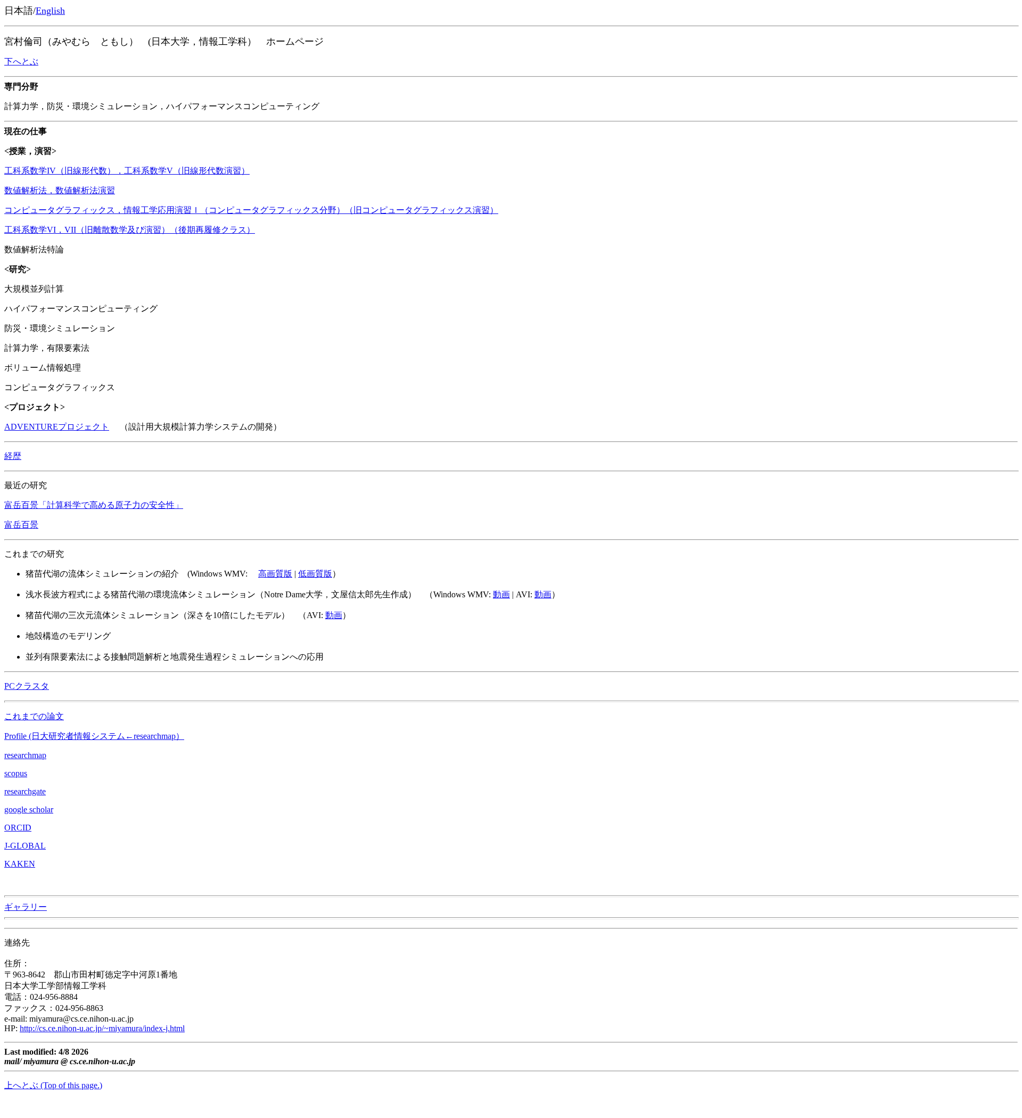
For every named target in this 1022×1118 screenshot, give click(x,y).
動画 (501, 594)
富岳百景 (21, 524)
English (50, 10)
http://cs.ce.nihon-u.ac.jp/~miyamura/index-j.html (102, 1028)
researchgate (25, 791)
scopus (15, 773)
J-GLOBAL (25, 845)
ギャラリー (25, 906)
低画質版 (315, 573)
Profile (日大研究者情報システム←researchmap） (94, 736)
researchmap (25, 755)
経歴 (12, 456)
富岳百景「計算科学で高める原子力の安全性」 (93, 504)
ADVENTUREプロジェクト (56, 426)
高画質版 (275, 573)
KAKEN (19, 863)
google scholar (28, 809)
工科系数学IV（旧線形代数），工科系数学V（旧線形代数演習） (127, 170)
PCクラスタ (26, 685)
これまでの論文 (34, 716)
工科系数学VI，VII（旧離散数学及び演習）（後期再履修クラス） (129, 229)
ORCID (17, 827)
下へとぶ (21, 61)
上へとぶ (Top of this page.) (53, 1085)
